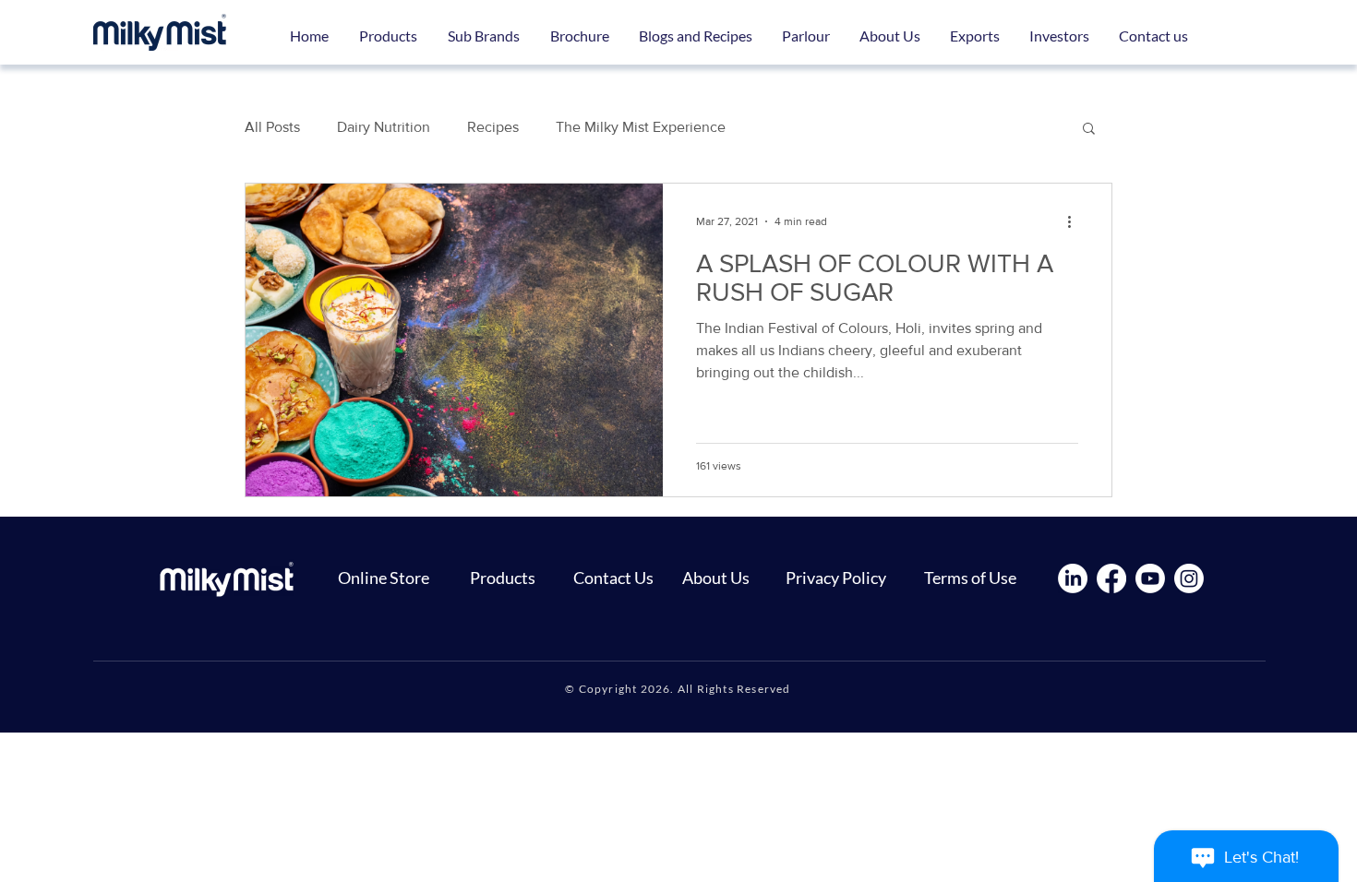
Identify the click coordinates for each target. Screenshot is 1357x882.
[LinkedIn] (1072, 578)
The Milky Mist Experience (641, 127)
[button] (483, 36)
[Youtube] (1150, 578)
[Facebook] (1111, 578)
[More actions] (1075, 221)
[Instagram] (1189, 578)
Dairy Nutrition (383, 127)
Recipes (493, 127)
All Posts (272, 127)
